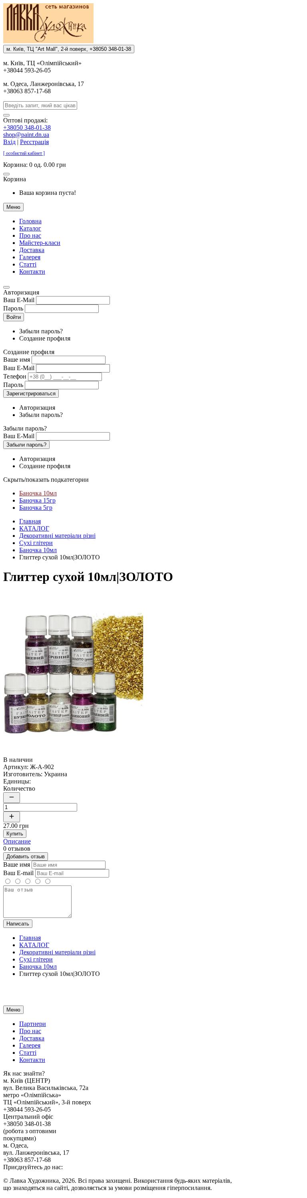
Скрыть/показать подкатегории (46, 479)
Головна (30, 221)
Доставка (31, 249)
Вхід (9, 141)
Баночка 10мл (38, 493)
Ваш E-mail (18, 872)
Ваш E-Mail (18, 299)
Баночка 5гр (35, 507)
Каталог (30, 228)
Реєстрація (34, 141)
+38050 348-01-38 (27, 127)
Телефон (14, 376)
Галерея (29, 257)
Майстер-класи (39, 242)
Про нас (30, 235)
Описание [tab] (17, 841)
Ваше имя (16, 359)
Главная (30, 521)
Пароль (13, 308)
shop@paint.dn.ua (26, 134)
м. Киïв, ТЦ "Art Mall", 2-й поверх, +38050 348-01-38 (68, 49)
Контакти (32, 271)
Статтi (27, 264)
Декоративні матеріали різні (57, 535)
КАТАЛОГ (34, 528)
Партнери (32, 1023)
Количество (19, 788)
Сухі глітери (36, 542)
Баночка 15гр (37, 500)
